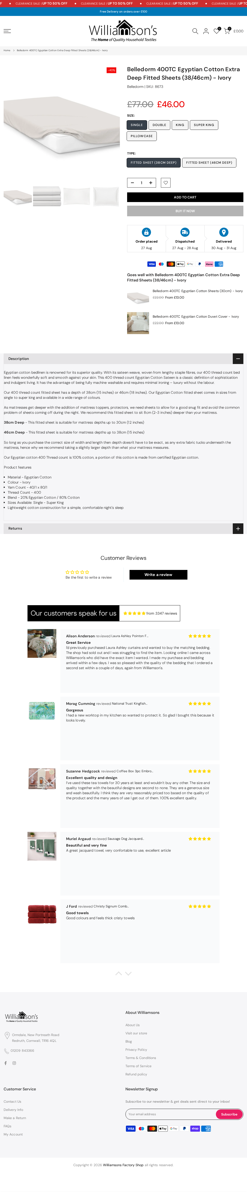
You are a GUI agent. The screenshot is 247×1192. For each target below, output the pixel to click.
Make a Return (15, 1118)
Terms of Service (138, 1066)
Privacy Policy (136, 1049)
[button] (118, 974)
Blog (128, 1041)
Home (7, 50)
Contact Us (12, 1101)
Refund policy (136, 1074)
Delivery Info (13, 1110)
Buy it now (185, 211)
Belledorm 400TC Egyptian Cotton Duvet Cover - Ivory (196, 317)
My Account (13, 1134)
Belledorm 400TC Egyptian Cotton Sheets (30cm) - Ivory (198, 291)
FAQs (7, 1126)
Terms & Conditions (140, 1058)
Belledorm (135, 86)
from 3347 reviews (161, 613)
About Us (132, 1025)
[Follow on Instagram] (14, 1063)
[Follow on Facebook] (5, 1063)
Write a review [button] (158, 574)
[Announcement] (96, 3)
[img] (135, 613)
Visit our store (136, 1033)
